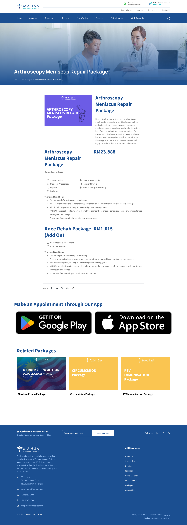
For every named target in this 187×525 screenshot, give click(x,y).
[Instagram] (169, 433)
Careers (140, 10)
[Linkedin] (157, 433)
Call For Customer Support (161, 4)
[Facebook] (163, 433)
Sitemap (20, 514)
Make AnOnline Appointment (134, 4)
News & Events (126, 10)
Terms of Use (30, 514)
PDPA (40, 514)
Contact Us (166, 10)
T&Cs (48, 435)
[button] (51, 288)
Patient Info (152, 10)
